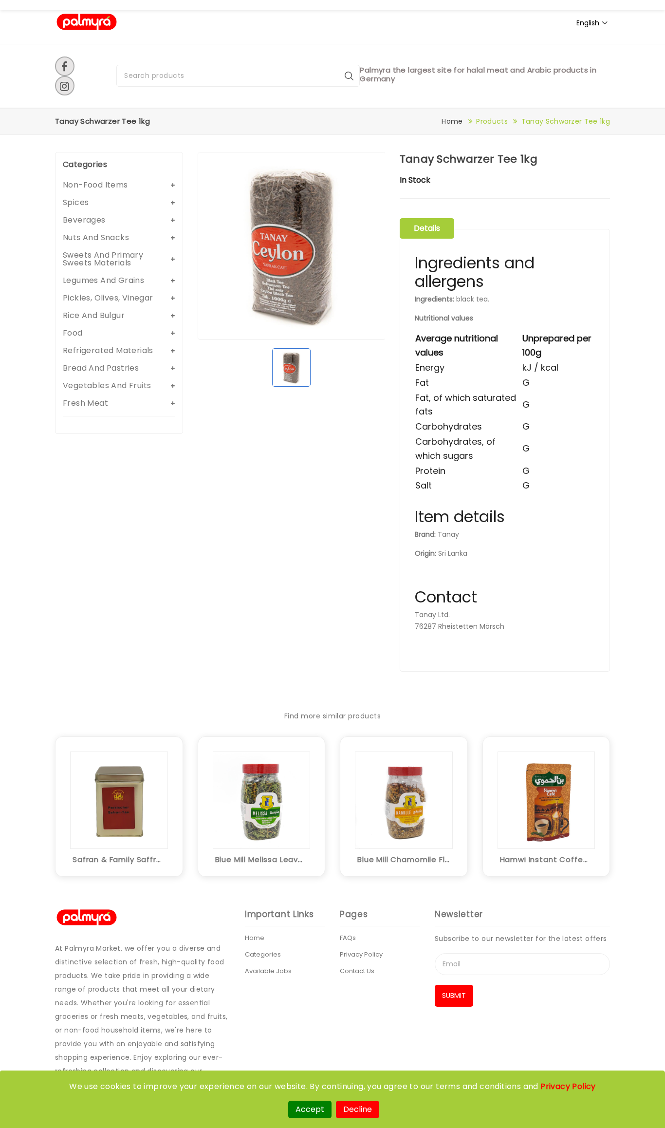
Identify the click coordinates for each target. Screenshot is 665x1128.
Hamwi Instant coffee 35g (546, 859)
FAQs (348, 937)
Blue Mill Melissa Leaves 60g (261, 859)
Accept (310, 1109)
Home (452, 121)
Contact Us (357, 971)
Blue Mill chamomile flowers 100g (403, 859)
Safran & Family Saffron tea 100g (119, 859)
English (587, 23)
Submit (454, 995)
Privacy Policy (361, 954)
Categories (263, 954)
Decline (357, 1109)
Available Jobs (268, 971)
